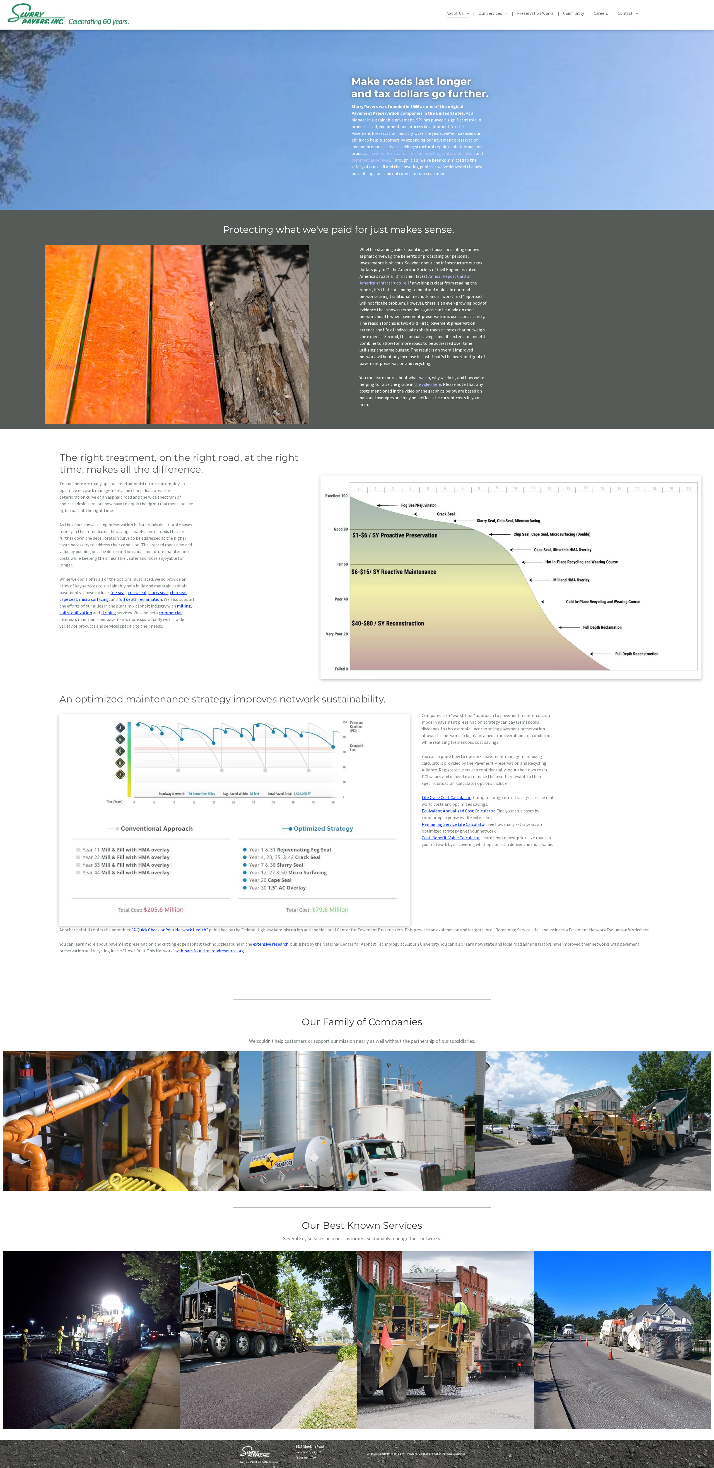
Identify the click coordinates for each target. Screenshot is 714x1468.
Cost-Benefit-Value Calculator (451, 837)
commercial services (370, 160)
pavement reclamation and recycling (405, 153)
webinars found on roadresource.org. (210, 950)
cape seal (68, 599)
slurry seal (158, 592)
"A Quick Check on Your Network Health (169, 930)
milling (184, 606)
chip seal (178, 592)
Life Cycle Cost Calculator (446, 797)
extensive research (270, 944)
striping (108, 612)
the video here (427, 384)
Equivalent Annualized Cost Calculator (458, 811)
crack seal (137, 592)
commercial (170, 612)
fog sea (117, 592)
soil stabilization (458, 153)
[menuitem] (458, 13)
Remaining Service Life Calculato (453, 824)
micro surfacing (94, 599)
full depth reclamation (140, 599)
